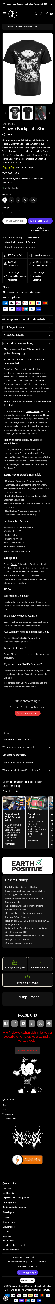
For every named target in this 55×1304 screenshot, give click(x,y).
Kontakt (5, 1231)
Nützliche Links (9, 1118)
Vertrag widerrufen (27, 1050)
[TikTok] (32, 1023)
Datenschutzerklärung (16, 1261)
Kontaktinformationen (27, 1266)
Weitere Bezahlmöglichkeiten (40, 229)
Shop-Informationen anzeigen (20, 247)
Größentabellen (9, 1227)
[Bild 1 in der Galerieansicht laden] (14, 113)
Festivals (6, 1188)
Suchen (5, 1217)
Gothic (28, 359)
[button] (4, 14)
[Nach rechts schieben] (50, 113)
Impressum (17, 1257)
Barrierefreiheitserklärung (14, 1207)
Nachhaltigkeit (9, 1193)
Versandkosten (27, 1040)
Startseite (9, 26)
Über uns (6, 1236)
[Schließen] (51, 4)
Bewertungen (8, 1222)
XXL (33, 200)
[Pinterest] (49, 1023)
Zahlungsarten (9, 1202)
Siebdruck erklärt (34, 816)
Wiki (4, 1109)
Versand (24, 178)
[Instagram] (14, 1023)
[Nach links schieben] (5, 113)
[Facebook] (6, 1023)
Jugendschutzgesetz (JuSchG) (16, 1198)
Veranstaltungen (9, 1114)
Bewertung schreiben (27, 713)
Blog (4, 1105)
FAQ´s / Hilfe (8, 1240)
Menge (5, 208)
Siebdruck (25, 551)
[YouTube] (23, 1023)
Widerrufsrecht (33, 1257)
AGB (32, 1261)
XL (25, 200)
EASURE (16, 1286)
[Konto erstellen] (41, 14)
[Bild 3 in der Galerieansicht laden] (40, 113)
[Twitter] (40, 1023)
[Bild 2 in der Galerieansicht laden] (27, 113)
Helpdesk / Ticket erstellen (14, 1245)
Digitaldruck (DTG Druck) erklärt (12, 817)
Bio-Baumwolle (27, 401)
